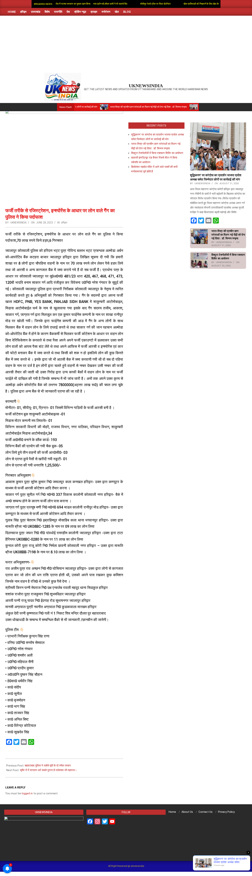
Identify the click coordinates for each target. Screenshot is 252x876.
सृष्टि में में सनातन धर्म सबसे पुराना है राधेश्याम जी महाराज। (48, 770)
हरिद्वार (64, 222)
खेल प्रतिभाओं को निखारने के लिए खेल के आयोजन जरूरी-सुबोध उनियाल (198, 3)
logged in (27, 793)
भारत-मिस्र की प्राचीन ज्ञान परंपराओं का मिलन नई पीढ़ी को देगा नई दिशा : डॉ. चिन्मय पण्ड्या (129, 106)
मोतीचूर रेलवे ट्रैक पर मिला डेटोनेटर (139, 3)
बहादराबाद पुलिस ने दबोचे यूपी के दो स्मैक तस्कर (48, 765)
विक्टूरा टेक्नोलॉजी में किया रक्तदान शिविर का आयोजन (157, 153)
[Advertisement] (126, 43)
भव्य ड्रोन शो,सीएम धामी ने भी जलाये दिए (94, 3)
